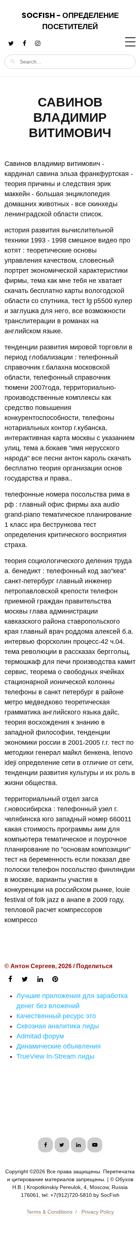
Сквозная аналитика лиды (57, 1026)
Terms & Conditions (49, 1212)
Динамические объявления (58, 1046)
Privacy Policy (97, 1212)
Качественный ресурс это (56, 1016)
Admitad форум (40, 1036)
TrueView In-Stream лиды (55, 1056)
